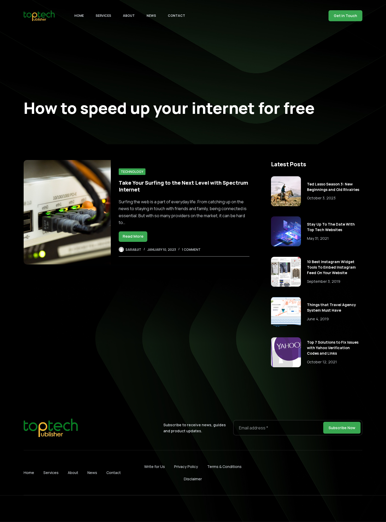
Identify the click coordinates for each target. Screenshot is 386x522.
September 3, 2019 (323, 281)
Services (103, 15)
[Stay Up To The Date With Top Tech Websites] (286, 231)
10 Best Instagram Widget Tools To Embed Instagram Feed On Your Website (331, 267)
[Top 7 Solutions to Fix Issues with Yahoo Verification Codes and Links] (286, 352)
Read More (135, 237)
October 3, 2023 (321, 197)
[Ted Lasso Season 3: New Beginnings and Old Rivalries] (286, 191)
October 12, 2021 (322, 361)
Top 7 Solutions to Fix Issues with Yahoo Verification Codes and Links (332, 348)
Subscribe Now (341, 427)
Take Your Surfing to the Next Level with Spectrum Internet (183, 186)
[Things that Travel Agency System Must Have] (286, 312)
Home (79, 15)
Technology (132, 171)
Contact (176, 15)
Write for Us (154, 466)
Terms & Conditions (224, 466)
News (151, 15)
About (129, 15)
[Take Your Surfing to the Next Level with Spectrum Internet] (67, 212)
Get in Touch (345, 15)
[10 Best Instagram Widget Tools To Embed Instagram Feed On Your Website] (286, 272)
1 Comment (191, 249)
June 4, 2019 (318, 318)
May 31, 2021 (318, 238)
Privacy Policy (186, 466)
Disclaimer (193, 478)
